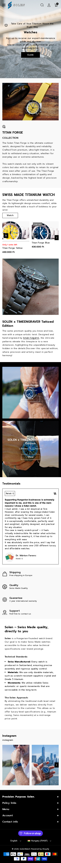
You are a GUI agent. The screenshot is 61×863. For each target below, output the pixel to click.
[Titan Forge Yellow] (15, 230)
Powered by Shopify (40, 849)
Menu (5, 809)
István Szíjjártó (31, 338)
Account (7, 815)
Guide (30, 54)
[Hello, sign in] (49, 5)
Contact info (10, 822)
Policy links (9, 803)
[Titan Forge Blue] (45, 230)
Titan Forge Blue (41, 242)
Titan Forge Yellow (12, 248)
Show (30, 398)
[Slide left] (4, 237)
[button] (4, 5)
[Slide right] (57, 237)
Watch (10, 215)
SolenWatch (25, 849)
